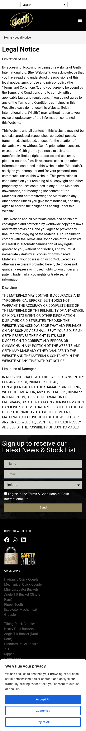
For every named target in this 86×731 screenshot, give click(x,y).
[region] (43, 695)
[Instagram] (15, 539)
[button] (79, 20)
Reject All (43, 722)
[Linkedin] (23, 539)
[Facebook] (6, 539)
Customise (43, 710)
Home (8, 37)
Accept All (43, 699)
